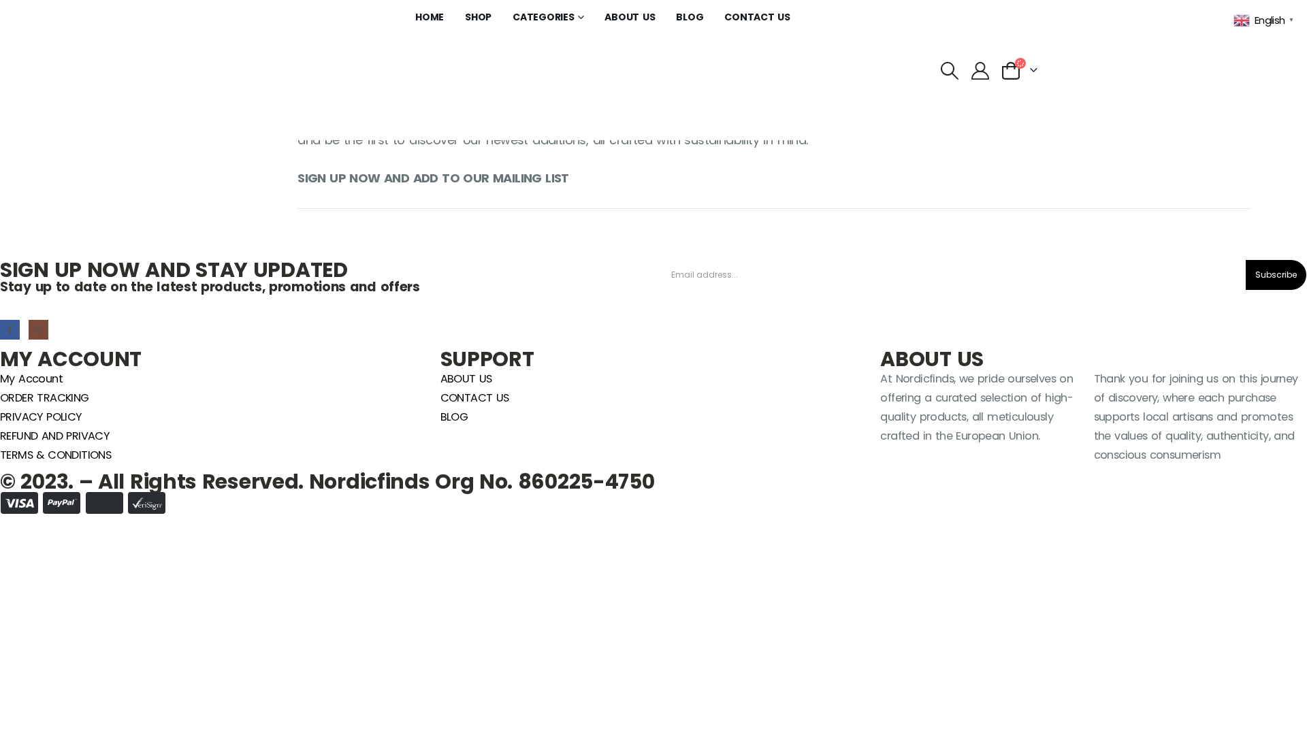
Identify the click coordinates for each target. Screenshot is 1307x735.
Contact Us (757, 17)
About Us (629, 17)
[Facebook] (10, 330)
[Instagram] (38, 330)
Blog (689, 17)
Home (429, 17)
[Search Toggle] (949, 70)
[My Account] (979, 70)
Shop (478, 17)
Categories (544, 17)
